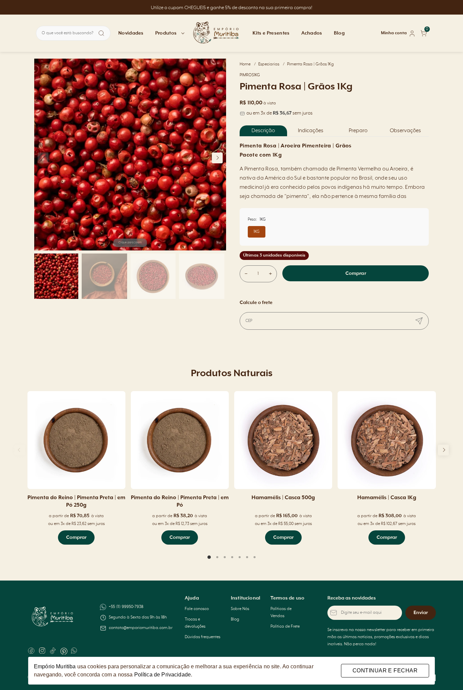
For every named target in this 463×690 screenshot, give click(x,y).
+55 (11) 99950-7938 (126, 607)
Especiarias (271, 64)
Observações (405, 131)
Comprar (355, 273)
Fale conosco (197, 609)
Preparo (358, 131)
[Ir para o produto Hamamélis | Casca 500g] (283, 440)
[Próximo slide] (443, 450)
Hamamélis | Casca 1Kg (386, 498)
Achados (311, 33)
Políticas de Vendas (280, 612)
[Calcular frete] (419, 321)
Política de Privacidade (162, 674)
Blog (339, 33)
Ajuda (192, 598)
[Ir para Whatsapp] (74, 650)
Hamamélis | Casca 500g (283, 498)
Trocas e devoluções (195, 623)
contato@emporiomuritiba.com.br (141, 628)
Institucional (245, 598)
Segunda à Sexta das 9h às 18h (138, 617)
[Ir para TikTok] (53, 650)
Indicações (310, 131)
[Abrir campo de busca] (101, 33)
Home (248, 64)
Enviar (421, 612)
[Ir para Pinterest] (63, 650)
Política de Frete (285, 626)
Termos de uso (287, 598)
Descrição (263, 131)
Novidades (131, 33)
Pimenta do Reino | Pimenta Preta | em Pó (180, 501)
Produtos (166, 33)
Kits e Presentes (271, 33)
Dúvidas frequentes (202, 637)
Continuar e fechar (385, 670)
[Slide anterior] (19, 450)
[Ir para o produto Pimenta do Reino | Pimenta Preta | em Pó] (180, 440)
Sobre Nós (240, 609)
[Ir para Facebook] (31, 650)
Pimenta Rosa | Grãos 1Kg (310, 64)
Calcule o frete (256, 302)
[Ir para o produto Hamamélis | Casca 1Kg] (387, 440)
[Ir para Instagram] (42, 650)
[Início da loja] (216, 33)
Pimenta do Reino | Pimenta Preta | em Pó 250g (76, 501)
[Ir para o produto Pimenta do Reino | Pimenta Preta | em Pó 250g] (76, 440)
